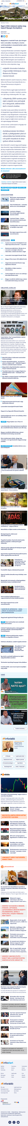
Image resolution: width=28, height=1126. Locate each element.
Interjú (23, 1068)
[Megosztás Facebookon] (2, 36)
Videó (12, 1077)
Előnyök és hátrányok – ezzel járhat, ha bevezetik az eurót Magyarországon (12, 611)
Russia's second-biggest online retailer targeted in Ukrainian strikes (14, 1006)
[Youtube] (18, 1122)
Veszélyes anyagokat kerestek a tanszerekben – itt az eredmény (9, 489)
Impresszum (4, 1113)
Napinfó (2, 1077)
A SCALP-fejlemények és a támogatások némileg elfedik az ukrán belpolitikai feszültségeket (12, 630)
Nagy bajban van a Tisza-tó (15, 421)
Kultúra (13, 1068)
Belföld (2, 1066)
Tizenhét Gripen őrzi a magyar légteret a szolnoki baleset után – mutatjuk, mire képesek (14, 373)
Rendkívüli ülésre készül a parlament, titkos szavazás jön (20, 588)
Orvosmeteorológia (5, 1091)
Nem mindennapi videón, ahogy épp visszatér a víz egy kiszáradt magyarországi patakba (13, 440)
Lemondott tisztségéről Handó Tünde (12, 406)
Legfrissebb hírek (18, 1087)
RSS (20, 1115)
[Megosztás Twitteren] (4, 36)
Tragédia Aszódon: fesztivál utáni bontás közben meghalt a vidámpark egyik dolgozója (13, 542)
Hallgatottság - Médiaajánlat (18, 1112)
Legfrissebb (14, 1073)
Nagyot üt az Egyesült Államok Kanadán (12, 411)
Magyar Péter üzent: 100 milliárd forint (11, 397)
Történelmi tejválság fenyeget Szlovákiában (14, 662)
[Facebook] (14, 1122)
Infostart (4, 32)
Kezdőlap (4, 182)
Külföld (9, 182)
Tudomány (13, 1066)
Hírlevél (23, 1075)
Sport (12, 1070)
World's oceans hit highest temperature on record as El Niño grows (13, 1050)
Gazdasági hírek (4, 1092)
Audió (12, 1075)
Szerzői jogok (15, 1115)
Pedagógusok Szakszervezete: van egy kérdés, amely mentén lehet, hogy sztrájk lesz (20, 562)
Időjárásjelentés (17, 1089)
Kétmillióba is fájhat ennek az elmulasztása (13, 529)
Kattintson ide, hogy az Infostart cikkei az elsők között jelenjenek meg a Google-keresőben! (13, 176)
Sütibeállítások (4, 1116)
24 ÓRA (12, 240)
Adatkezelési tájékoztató (14, 1113)
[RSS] (9, 1122)
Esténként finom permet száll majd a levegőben (10, 507)
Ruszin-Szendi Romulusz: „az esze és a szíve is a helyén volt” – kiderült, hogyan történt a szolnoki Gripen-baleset (14, 363)
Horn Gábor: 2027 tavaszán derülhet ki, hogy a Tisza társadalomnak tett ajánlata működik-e (12, 470)
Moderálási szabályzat (6, 1115)
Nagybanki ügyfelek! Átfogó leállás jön (12, 617)
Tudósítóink (24, 1066)
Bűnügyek (3, 1075)
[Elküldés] (7, 36)
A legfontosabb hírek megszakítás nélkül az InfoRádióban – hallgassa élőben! (12, 525)
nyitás (14, 187)
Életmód (23, 1070)
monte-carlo (21, 187)
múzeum (9, 187)
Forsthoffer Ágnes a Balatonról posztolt (12, 570)
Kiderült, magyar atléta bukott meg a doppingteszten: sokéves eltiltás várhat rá (13, 958)
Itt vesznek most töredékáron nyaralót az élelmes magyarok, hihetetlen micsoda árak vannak (13, 888)
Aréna (15, 1092)
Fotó (23, 1073)
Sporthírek (16, 1091)
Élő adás (8, 756)
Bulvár (2, 1073)
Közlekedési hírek (4, 1089)
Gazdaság (3, 1070)
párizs (3, 187)
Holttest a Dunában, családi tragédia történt (13, 641)
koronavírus (5, 190)
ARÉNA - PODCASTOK (6, 1)
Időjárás (23, 1077)
